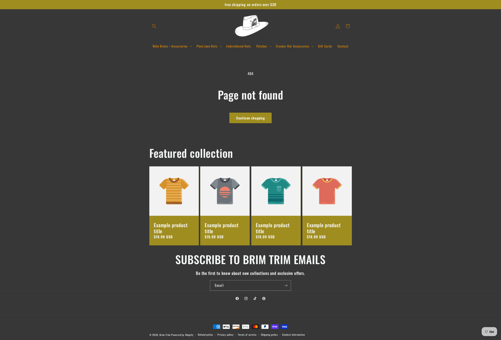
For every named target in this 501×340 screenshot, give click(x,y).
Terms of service (247, 334)
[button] (154, 26)
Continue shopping (250, 117)
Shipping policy (269, 334)
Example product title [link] (171, 228)
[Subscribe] (286, 285)
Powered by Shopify (182, 335)
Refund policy (205, 334)
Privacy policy (225, 334)
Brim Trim (164, 335)
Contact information (293, 334)
